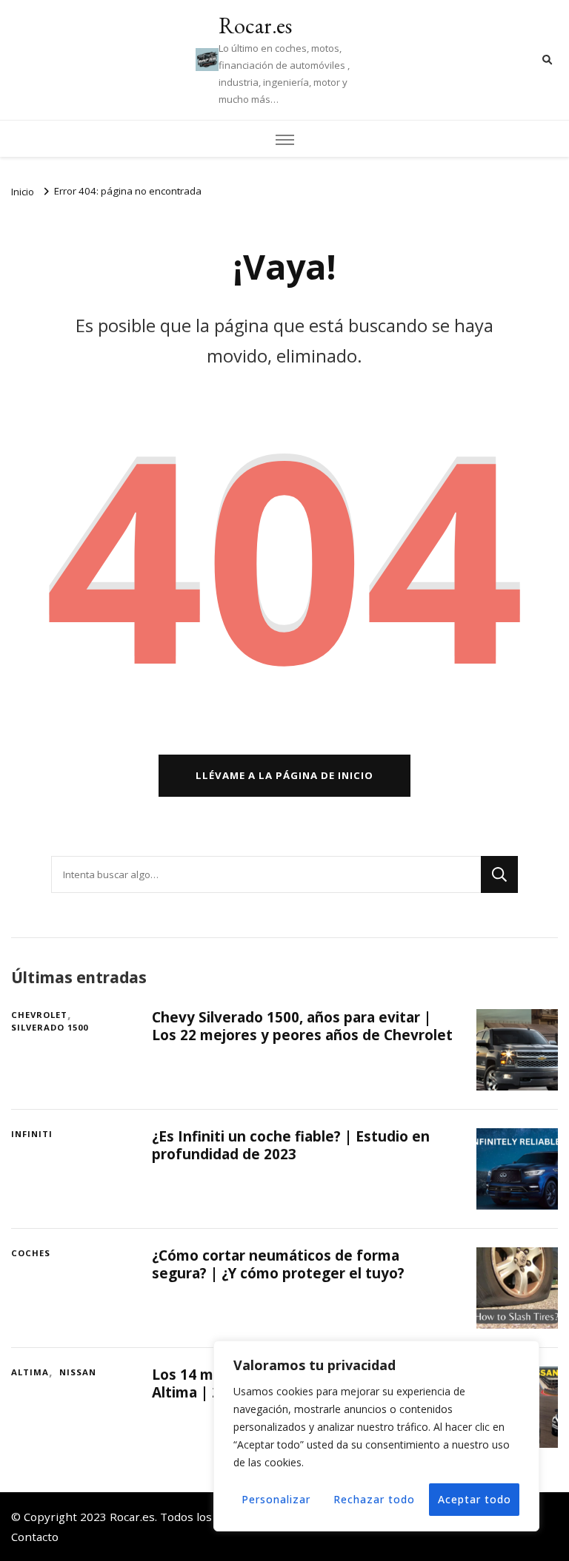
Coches (30, 1252)
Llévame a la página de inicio (284, 775)
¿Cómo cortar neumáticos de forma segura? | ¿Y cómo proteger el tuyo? (278, 1264)
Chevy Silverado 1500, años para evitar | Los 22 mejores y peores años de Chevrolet (302, 1026)
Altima (30, 1372)
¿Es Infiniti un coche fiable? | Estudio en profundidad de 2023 (291, 1145)
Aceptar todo (474, 1499)
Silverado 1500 (49, 1027)
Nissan (77, 1372)
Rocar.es (255, 25)
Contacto (35, 1536)
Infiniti (32, 1133)
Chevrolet (39, 1014)
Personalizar (276, 1499)
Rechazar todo (374, 1499)
